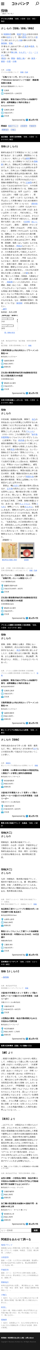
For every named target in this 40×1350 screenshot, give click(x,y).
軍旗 (13, 58)
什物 (14, 61)
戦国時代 (7, 34)
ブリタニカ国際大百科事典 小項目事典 (16, 625)
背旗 (11, 43)
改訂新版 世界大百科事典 (11, 137)
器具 (32, 46)
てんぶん (30, 431)
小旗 (20, 40)
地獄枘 (10, 282)
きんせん (28, 507)
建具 (28, 158)
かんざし (23, 52)
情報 (21, 72)
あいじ (35, 222)
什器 (9, 61)
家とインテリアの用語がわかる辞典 (14, 730)
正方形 (10, 489)
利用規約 (4, 1337)
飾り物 (14, 52)
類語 (4, 58)
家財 (3, 61)
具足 (13, 449)
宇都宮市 (32, 126)
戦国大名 (30, 477)
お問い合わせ (29, 1337)
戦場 (19, 34)
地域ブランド (13, 126)
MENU (2, 3)
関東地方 (5, 130)
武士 (25, 34)
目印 (9, 37)
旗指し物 (21, 58)
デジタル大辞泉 (7, 19)
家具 (26, 46)
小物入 (13, 130)
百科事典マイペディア (9, 962)
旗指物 (4, 43)
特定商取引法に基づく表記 (16, 1337)
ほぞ (35, 749)
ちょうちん (24, 504)
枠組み (19, 246)
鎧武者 (21, 440)
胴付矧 (35, 204)
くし (30, 52)
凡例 (26, 72)
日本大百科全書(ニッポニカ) (12, 400)
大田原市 (23, 126)
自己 (34, 419)
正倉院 (29, 183)
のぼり (16, 486)
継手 (5, 309)
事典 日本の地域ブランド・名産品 (14, 823)
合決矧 (27, 222)
